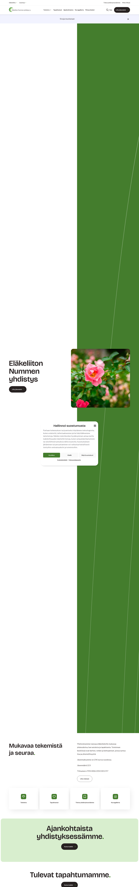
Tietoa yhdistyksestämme (111, 2)
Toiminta (46, 10)
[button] (95, 426)
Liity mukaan (84, 779)
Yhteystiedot (90, 10)
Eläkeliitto (12, 2)
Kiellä (69, 455)
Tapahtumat (57, 10)
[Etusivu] (20, 9)
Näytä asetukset (87, 455)
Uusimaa (22, 2)
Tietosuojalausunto (74, 460)
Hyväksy (52, 455)
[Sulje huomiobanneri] (128, 19)
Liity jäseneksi (121, 10)
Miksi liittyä (126, 2)
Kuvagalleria (79, 10)
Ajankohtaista (68, 10)
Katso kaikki (68, 846)
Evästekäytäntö (62, 460)
